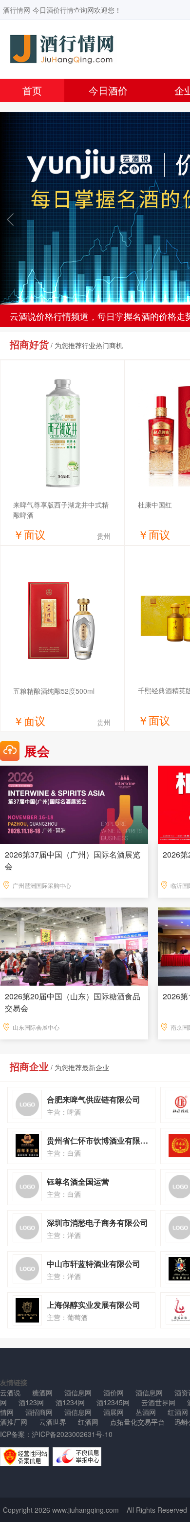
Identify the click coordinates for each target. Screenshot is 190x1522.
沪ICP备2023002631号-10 (72, 1434)
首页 (32, 90)
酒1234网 (70, 1402)
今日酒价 (108, 90)
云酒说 (10, 1392)
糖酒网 (42, 1392)
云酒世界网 (158, 1402)
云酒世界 (52, 1422)
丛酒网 (145, 1412)
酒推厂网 (13, 1422)
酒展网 (113, 1412)
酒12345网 (113, 1402)
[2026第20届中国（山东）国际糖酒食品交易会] (74, 945)
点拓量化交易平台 (137, 1422)
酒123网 (31, 1402)
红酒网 (88, 1422)
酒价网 (113, 1392)
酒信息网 (78, 1392)
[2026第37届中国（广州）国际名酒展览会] (74, 804)
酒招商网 (39, 1412)
